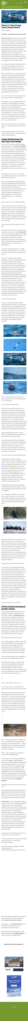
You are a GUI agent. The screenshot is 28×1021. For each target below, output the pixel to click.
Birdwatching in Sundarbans (13, 944)
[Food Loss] (11, 4)
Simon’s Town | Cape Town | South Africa (11, 26)
